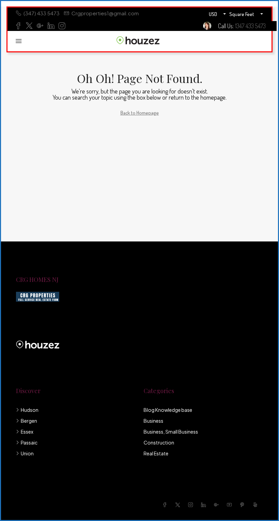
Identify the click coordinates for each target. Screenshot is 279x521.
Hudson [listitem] (29, 410)
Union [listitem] (27, 453)
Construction (159, 442)
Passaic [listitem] (29, 442)
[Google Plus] (217, 505)
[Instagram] (192, 505)
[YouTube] (230, 505)
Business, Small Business (171, 431)
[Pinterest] (243, 505)
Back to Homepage (139, 113)
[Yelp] (256, 505)
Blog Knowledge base (168, 410)
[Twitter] (179, 505)
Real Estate (156, 453)
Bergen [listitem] (29, 421)
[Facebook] (166, 505)
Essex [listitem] (27, 431)
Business (153, 421)
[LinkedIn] (205, 505)
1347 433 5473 (250, 26)
